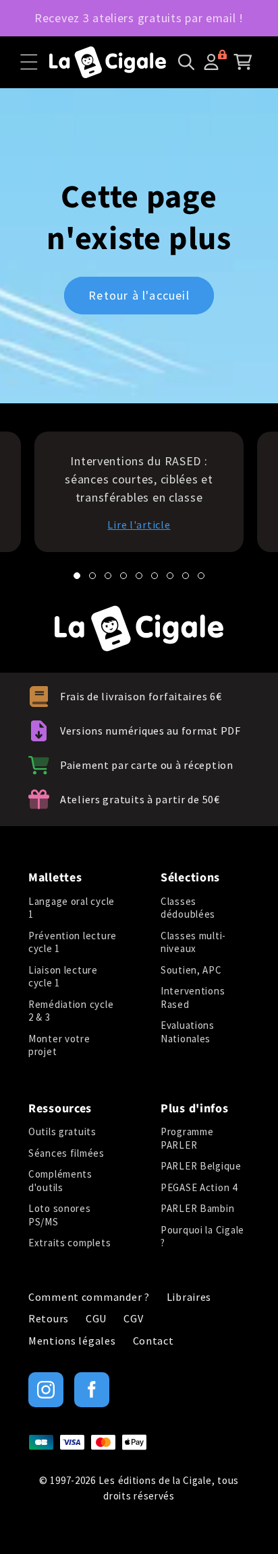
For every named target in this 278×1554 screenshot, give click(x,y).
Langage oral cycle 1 (71, 908)
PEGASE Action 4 (199, 1187)
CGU (96, 1318)
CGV (133, 1318)
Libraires (189, 1297)
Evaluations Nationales (188, 1032)
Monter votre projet (59, 1045)
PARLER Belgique (201, 1165)
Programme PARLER (187, 1138)
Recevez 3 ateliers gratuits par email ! (139, 18)
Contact (153, 1341)
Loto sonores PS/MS (59, 1215)
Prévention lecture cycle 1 (72, 942)
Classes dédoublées (188, 908)
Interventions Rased (193, 997)
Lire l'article (138, 524)
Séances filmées (66, 1153)
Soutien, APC (191, 970)
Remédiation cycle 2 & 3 (70, 1011)
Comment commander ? (89, 1297)
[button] (29, 62)
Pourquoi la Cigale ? (202, 1236)
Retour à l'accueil (139, 296)
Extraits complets (69, 1242)
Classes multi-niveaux (193, 942)
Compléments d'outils (60, 1181)
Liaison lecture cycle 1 (63, 977)
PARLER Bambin (197, 1208)
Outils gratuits (62, 1131)
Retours (48, 1318)
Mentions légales (72, 1341)
